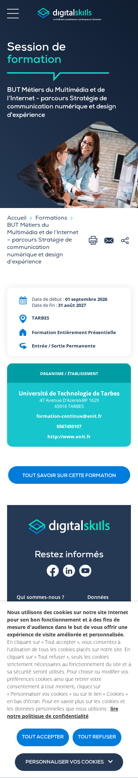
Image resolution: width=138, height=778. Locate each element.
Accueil (17, 218)
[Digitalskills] (69, 14)
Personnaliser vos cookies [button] (64, 762)
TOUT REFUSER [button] (97, 737)
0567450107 (69, 426)
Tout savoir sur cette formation (69, 476)
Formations (51, 218)
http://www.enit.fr (69, 437)
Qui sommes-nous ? (40, 597)
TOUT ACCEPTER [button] (43, 737)
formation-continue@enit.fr (69, 416)
